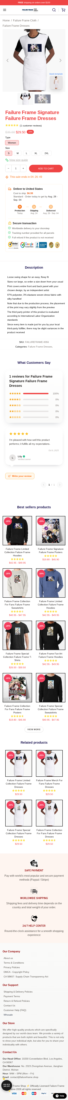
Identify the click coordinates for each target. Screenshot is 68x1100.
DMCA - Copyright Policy (16, 972)
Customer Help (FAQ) (15, 1010)
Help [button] (62, 1096)
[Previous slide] (7, 60)
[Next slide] (60, 60)
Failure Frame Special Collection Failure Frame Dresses (19, 833)
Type (7, 137)
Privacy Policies (12, 967)
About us (8, 958)
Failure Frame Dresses (16, 25)
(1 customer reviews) (31, 125)
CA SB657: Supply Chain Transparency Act (26, 976)
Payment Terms (12, 996)
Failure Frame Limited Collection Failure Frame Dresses (19, 783)
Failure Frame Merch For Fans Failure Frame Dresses (49, 783)
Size (7, 148)
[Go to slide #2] (43, 99)
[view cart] (63, 10)
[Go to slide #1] (25, 99)
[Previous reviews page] (44, 485)
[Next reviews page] (60, 485)
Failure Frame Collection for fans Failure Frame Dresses (49, 833)
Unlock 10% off (6, 1085)
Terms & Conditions (14, 962)
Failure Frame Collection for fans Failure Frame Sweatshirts (17, 604)
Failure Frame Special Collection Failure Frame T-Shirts (17, 657)
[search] (54, 10)
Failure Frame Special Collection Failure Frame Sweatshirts (51, 709)
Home (6, 20)
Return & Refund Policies (17, 1001)
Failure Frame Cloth (24, 20)
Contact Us (9, 1005)
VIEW (17, 542)
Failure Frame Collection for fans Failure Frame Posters (17, 709)
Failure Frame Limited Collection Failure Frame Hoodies (17, 552)
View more (34, 729)
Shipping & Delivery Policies (18, 991)
